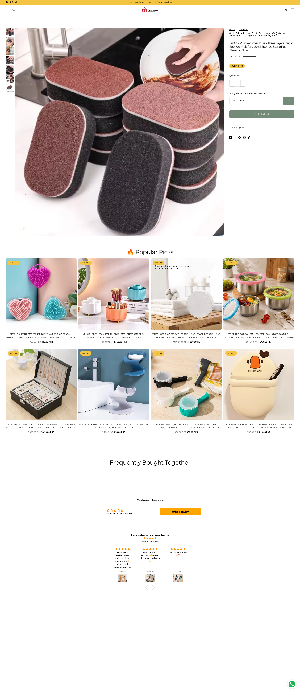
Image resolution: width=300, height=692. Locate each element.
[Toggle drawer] (7, 10)
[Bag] (292, 10)
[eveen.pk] (150, 10)
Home (232, 29)
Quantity (234, 75)
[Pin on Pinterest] (239, 137)
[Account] (286, 10)
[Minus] (231, 83)
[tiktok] (16, 2)
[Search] (14, 10)
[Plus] (242, 83)
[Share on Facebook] (230, 137)
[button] (249, 137)
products (243, 29)
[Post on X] (235, 137)
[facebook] (7, 2)
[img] (150, 538)
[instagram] (12, 2)
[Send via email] (244, 137)
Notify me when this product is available (248, 93)
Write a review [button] (180, 511)
